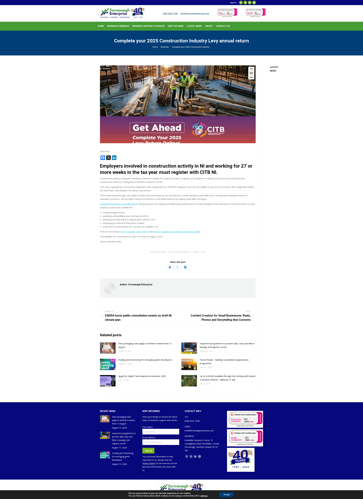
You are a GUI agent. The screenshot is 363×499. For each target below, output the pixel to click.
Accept (226, 494)
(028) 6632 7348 (170, 13)
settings (203, 496)
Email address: (149, 437)
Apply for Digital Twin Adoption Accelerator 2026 (142, 376)
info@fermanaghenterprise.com (195, 13)
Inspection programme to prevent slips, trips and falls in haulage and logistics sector (227, 345)
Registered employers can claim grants (119, 203)
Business (106, 69)
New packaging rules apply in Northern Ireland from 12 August (145, 345)
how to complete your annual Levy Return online (176, 231)
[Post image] (108, 348)
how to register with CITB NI (134, 231)
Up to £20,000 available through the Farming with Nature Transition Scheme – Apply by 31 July (228, 378)
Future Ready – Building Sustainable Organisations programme (224, 361)
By (179, 252)
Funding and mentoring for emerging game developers (145, 359)
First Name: (147, 427)
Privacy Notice (149, 463)
